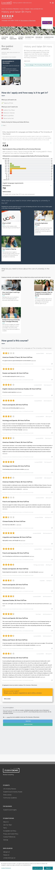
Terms (5, 828)
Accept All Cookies (37, 868)
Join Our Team (7, 825)
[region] (27, 866)
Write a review (7, 698)
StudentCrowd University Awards (12, 792)
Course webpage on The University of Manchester (37, 65)
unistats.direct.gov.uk (9, 858)
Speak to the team (28, 724)
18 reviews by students (7, 17)
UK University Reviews (9, 789)
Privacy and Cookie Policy (10, 834)
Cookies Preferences (9, 837)
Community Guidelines (10, 798)
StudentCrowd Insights (10, 810)
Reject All (48, 868)
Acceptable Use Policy (9, 831)
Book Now (28, 721)
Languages (27, 8)
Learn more (11, 75)
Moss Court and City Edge (9, 710)
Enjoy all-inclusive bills (18, 711)
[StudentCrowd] (7, 2)
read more (27, 61)
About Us (6, 822)
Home (3, 8)
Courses (22, 8)
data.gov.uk (6, 852)
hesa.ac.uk (6, 855)
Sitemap (5, 840)
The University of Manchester (12, 8)
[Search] (50, 3)
